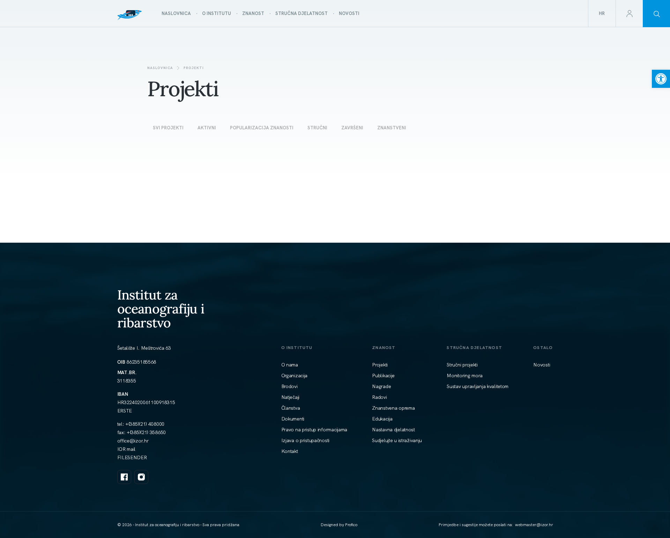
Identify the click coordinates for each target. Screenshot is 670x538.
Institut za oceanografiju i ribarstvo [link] (160, 309)
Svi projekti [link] (168, 128)
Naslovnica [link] (160, 67)
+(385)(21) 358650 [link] (146, 432)
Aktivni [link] (207, 128)
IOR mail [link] (126, 449)
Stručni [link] (317, 128)
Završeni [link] (352, 128)
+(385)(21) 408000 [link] (144, 424)
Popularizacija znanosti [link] (261, 128)
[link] (661, 79)
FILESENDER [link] (132, 457)
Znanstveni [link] (391, 128)
